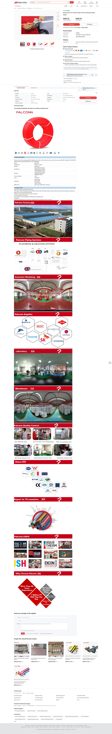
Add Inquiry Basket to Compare (37, 48)
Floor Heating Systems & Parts (38, 8)
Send (23, 633)
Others (78, 699)
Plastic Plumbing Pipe (85, 716)
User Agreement (62, 729)
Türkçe (79, 726)
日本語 (69, 726)
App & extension (84, 6)
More (15, 721)
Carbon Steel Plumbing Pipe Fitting (47, 719)
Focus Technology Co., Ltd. (48, 729)
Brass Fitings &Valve (38, 699)
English (29, 726)
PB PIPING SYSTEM (38, 695)
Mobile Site (81, 725)
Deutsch (54, 726)
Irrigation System (17, 699)
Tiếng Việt (82, 726)
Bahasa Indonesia (88, 726)
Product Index (76, 725)
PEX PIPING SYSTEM (18, 695)
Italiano (50, 726)
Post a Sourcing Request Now (46, 633)
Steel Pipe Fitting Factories (32, 716)
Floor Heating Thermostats (20, 710)
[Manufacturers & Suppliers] (20, 2)
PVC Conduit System (59, 697)
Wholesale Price (57, 725)
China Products (33, 725)
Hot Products (27, 725)
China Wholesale (51, 725)
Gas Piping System (17, 697)
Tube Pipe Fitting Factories (58, 716)
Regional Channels (70, 725)
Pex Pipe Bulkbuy (59, 719)
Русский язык (45, 726)
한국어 (65, 726)
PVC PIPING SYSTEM (39, 697)
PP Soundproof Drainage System (83, 697)
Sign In (65, 82)
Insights (85, 725)
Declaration (68, 729)
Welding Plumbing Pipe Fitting (33, 719)
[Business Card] (96, 92)
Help (77, 6)
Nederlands (58, 726)
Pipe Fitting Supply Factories (20, 716)
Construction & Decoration (21, 8)
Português (36, 726)
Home (15, 8)
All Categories (18, 6)
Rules (97, 6)
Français (40, 726)
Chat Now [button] (90, 24)
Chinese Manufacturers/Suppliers (42, 725)
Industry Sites (63, 725)
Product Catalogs (30, 693)
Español (32, 726)
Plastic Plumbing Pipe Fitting (20, 719)
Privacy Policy (73, 729)
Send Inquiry (71, 24)
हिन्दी (71, 726)
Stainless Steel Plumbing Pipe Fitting (71, 716)
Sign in (97, 3)
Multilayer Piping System (60, 695)
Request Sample (84, 27)
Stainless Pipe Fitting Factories (45, 716)
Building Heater (29, 8)
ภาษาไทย (75, 726)
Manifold (57, 699)
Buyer (71, 6)
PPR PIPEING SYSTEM (81, 695)
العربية (62, 726)
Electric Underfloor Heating (42, 710)
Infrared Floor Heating (31, 710)
